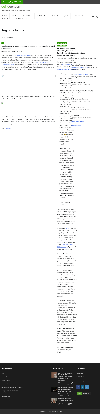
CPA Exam (41, 16)
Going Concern (56, 411)
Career (55, 16)
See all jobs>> (76, 125)
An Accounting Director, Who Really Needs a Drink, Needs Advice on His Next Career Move (66, 52)
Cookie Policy (5, 400)
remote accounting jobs (79, 67)
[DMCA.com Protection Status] (83, 394)
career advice (67, 64)
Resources (20, 18)
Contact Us (4, 384)
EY (3, 43)
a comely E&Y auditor (23, 55)
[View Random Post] (93, 16)
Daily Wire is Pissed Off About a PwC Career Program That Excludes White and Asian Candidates (65, 376)
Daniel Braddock (62, 58)
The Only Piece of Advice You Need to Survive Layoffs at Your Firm (65, 389)
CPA (67, 228)
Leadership (78, 16)
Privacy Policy (5, 396)
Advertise (6, 18)
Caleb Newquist (6, 51)
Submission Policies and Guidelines (12, 387)
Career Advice (62, 43)
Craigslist (8, 128)
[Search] (97, 16)
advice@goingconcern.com (67, 69)
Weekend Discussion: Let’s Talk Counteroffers (65, 399)
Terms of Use (5, 380)
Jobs (66, 16)
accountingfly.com (81, 74)
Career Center (62, 45)
